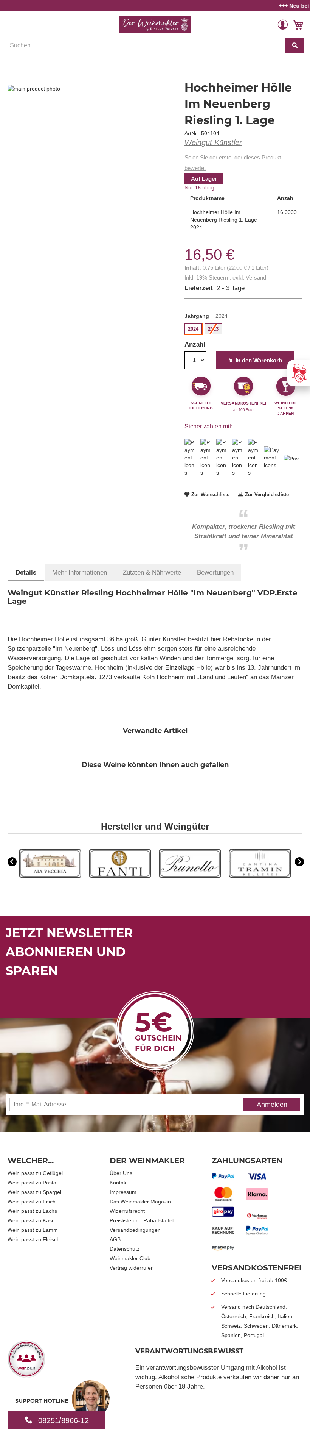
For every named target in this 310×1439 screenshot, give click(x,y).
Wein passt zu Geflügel (35, 1173)
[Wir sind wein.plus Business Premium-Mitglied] (26, 1375)
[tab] (26, 572)
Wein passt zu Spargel (34, 1192)
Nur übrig (199, 187)
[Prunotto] (190, 876)
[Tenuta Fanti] (120, 876)
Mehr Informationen (79, 572)
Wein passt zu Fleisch (34, 1239)
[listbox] (243, 329)
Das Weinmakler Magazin (140, 1201)
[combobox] (155, 45)
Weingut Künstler (213, 142)
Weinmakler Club (130, 1258)
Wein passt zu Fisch (32, 1201)
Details (26, 572)
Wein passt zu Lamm (33, 1230)
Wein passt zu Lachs (32, 1211)
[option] (50, 864)
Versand (256, 277)
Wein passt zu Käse (31, 1220)
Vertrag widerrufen (132, 1268)
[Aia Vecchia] (50, 876)
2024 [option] (193, 329)
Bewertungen (215, 572)
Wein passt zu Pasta (32, 1183)
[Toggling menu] (10, 25)
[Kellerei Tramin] (260, 876)
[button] (282, 24)
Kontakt (119, 1183)
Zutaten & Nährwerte (152, 572)
